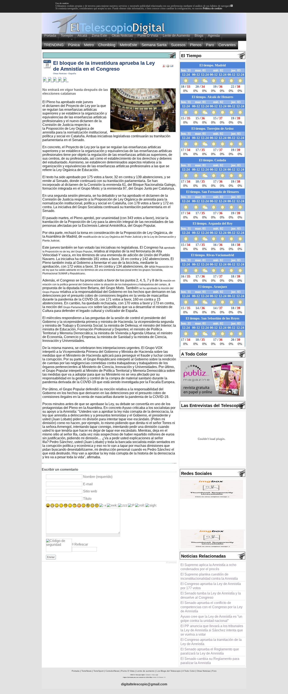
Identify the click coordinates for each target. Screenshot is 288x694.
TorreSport (98, 671)
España (72, 73)
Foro (214, 671)
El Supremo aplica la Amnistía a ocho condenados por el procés (208, 567)
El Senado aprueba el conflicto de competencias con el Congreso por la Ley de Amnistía (211, 607)
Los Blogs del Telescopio (168, 671)
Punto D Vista (128, 671)
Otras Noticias (60, 73)
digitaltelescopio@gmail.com (144, 684)
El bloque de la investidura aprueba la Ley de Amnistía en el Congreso (104, 66)
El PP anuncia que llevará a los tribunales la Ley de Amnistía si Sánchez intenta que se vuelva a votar (211, 630)
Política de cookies (212, 8)
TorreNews (86, 671)
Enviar (51, 557)
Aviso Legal (155, 674)
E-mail (88, 484)
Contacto (148, 674)
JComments (171, 563)
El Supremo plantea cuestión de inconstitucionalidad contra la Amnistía (209, 576)
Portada (75, 671)
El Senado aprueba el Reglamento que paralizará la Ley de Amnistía (209, 651)
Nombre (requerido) (97, 476)
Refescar (81, 544)
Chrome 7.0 (162, 677)
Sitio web (90, 491)
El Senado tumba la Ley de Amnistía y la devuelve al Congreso (210, 595)
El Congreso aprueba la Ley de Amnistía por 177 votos (210, 586)
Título (87, 498)
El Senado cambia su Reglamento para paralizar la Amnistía (209, 661)
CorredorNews (112, 671)
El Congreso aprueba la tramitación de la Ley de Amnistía (211, 642)
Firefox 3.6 (156, 677)
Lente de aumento (145, 671)
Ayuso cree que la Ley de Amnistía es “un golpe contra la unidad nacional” (211, 619)
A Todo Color (188, 671)
